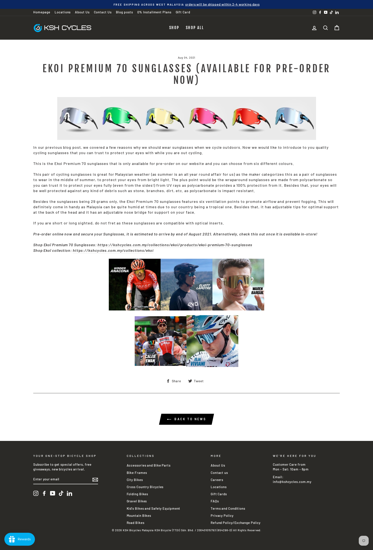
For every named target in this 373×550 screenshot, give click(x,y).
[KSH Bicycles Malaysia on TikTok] (61, 493)
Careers (217, 480)
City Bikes (135, 480)
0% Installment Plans (154, 12)
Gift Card (183, 12)
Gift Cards (219, 494)
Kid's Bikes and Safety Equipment (153, 508)
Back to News (189, 419)
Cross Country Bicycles (145, 487)
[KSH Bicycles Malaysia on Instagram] (35, 493)
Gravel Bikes (137, 501)
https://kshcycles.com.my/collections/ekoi (113, 250)
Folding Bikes (137, 494)
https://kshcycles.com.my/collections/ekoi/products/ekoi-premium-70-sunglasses (175, 244)
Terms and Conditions (228, 508)
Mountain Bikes (139, 515)
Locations (63, 12)
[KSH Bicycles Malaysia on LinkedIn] (69, 493)
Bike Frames (137, 473)
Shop (174, 27)
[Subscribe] (95, 479)
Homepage (41, 12)
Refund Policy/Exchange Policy (236, 523)
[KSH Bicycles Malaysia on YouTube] (52, 493)
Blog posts (124, 12)
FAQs (215, 501)
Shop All (195, 27)
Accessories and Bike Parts (149, 465)
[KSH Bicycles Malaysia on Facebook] (44, 493)
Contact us (219, 473)
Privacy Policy (222, 515)
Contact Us (103, 12)
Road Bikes (135, 523)
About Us (82, 12)
